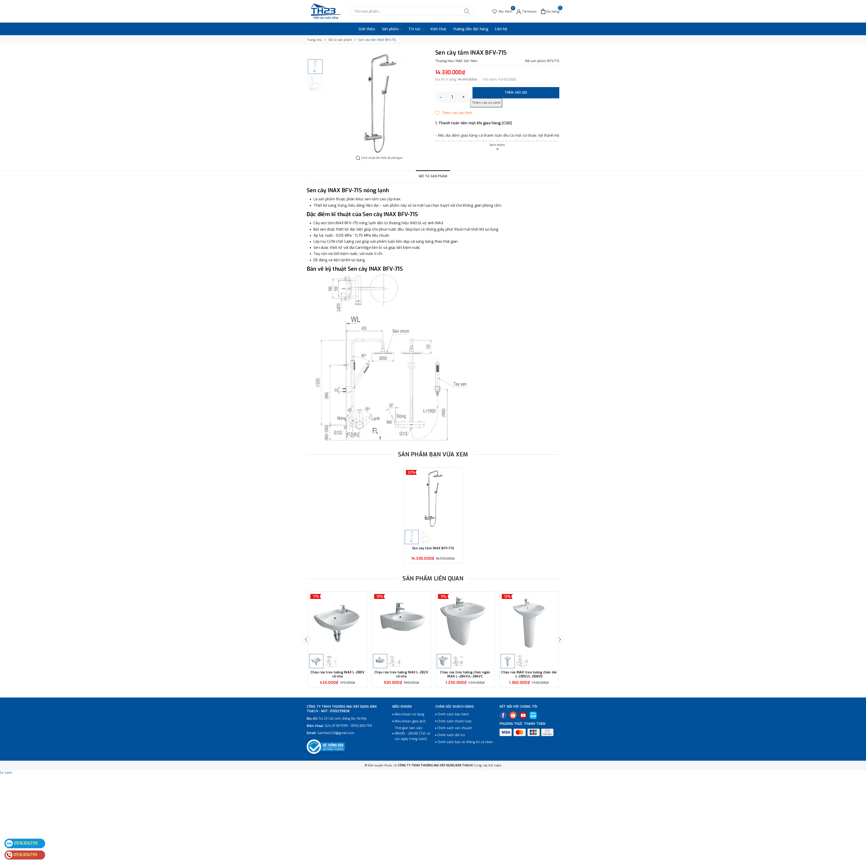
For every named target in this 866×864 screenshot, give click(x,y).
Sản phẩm (390, 29)
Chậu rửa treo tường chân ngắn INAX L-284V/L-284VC (465, 674)
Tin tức (414, 29)
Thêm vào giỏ (516, 92)
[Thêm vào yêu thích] (453, 113)
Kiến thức (439, 29)
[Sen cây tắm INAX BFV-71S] (433, 498)
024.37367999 (336, 726)
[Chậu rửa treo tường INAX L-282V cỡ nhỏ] (401, 622)
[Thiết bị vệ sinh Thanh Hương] (326, 11)
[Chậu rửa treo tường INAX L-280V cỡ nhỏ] (337, 622)
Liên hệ (501, 29)
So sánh (6, 773)
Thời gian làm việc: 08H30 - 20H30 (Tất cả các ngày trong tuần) (412, 733)
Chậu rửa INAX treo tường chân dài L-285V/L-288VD (529, 674)
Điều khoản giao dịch (410, 721)
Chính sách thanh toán (455, 721)
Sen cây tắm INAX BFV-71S (433, 548)
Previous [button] (306, 639)
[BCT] (326, 746)
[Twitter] (513, 715)
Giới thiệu (367, 29)
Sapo (497, 765)
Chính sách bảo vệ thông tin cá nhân (465, 742)
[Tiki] (533, 715)
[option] (379, 102)
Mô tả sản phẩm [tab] (433, 176)
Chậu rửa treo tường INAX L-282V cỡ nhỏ (401, 674)
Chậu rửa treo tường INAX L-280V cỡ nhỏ (337, 674)
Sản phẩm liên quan (433, 578)
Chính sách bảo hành (453, 714)
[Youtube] (523, 715)
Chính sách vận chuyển (455, 728)
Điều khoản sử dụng (409, 714)
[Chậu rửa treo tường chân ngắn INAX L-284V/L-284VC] (465, 622)
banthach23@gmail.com (336, 733)
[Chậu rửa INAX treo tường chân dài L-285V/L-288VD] (529, 622)
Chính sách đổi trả (451, 735)
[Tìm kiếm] (466, 11)
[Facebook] (503, 715)
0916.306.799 (361, 726)
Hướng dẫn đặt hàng (470, 29)
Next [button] (560, 639)
